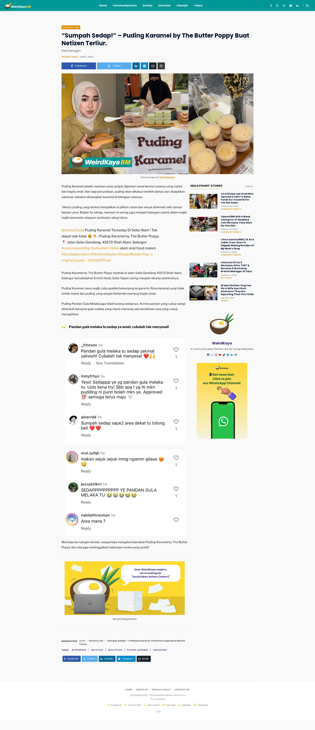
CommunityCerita (231, 209)
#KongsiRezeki (129, 254)
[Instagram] (216, 354)
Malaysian (115, 650)
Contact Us (182, 689)
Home (82, 640)
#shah (114, 248)
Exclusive (226, 277)
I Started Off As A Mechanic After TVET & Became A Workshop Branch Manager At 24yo (236, 267)
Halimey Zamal (70, 56)
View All (249, 186)
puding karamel (137, 650)
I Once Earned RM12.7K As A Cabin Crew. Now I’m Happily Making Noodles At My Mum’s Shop (237, 244)
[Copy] (161, 65)
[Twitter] (212, 354)
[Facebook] (208, 354)
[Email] (153, 65)
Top (158, 711)
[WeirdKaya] (20, 5)
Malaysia (97, 650)
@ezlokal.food (73, 230)
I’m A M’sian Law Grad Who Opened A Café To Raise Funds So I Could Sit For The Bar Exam (237, 198)
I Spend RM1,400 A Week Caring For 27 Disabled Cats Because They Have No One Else (236, 221)
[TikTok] (224, 354)
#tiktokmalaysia (103, 254)
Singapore (160, 650)
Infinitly (161, 699)
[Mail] (236, 354)
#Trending (79, 650)
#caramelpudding (76, 248)
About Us (142, 689)
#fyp (145, 254)
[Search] (306, 5)
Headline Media (164, 695)
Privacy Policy (161, 689)
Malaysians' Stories (206, 186)
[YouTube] (220, 354)
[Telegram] (144, 65)
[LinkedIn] (136, 65)
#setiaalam (100, 248)
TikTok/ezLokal (166, 177)
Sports (225, 300)
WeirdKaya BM (71, 27)
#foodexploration (76, 254)
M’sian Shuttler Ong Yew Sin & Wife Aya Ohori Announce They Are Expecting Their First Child (237, 290)
